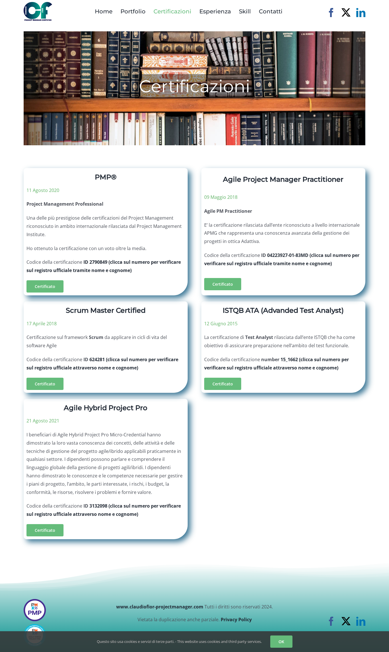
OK (281, 641)
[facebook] (331, 12)
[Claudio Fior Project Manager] (38, 4)
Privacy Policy (236, 619)
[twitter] (346, 12)
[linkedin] (360, 12)
